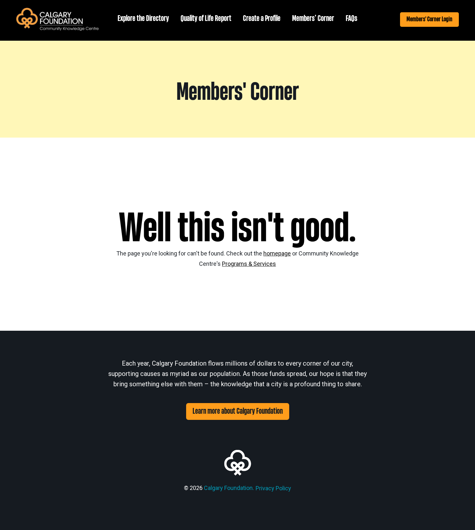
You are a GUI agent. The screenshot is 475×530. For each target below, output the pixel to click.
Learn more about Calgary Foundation (238, 411)
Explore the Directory (143, 19)
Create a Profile (261, 19)
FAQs (351, 19)
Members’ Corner (313, 19)
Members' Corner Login (429, 19)
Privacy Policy (273, 488)
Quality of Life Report (206, 19)
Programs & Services (249, 263)
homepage (277, 253)
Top (459, 514)
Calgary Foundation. (229, 487)
